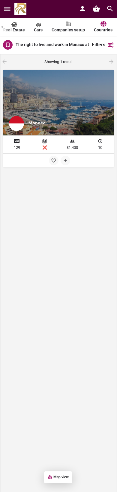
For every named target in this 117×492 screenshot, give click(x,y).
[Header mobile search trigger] (110, 9)
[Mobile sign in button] (82, 9)
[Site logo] (21, 9)
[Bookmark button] (53, 160)
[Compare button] (65, 160)
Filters (98, 45)
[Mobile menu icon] (7, 9)
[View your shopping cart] (96, 9)
